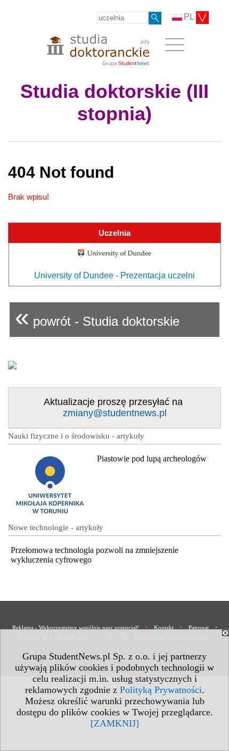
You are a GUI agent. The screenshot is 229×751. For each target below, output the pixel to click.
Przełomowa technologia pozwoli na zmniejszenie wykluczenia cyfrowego (94, 555)
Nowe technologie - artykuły (55, 527)
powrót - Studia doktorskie (97, 317)
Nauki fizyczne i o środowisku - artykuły (76, 436)
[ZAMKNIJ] (115, 723)
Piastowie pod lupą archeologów (152, 458)
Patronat (199, 627)
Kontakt (164, 627)
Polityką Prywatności (161, 689)
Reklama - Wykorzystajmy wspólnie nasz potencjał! (75, 627)
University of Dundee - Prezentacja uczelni (114, 275)
